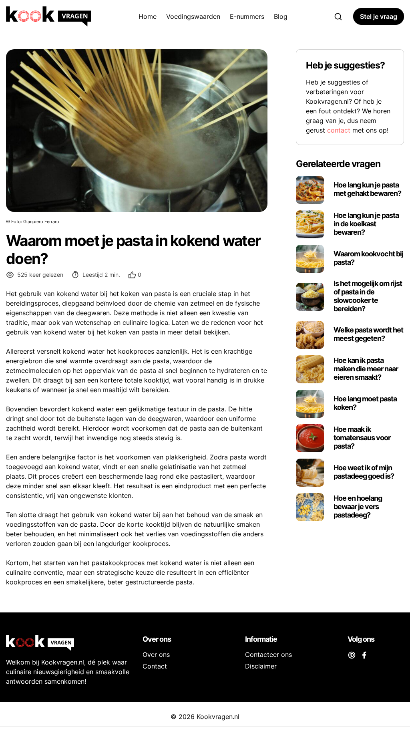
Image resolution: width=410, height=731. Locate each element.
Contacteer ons (268, 654)
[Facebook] (364, 654)
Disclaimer (261, 666)
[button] (134, 275)
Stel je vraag (378, 16)
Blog (280, 16)
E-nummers (247, 16)
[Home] (50, 16)
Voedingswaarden (193, 16)
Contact (155, 666)
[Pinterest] (352, 654)
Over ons (156, 654)
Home (148, 16)
